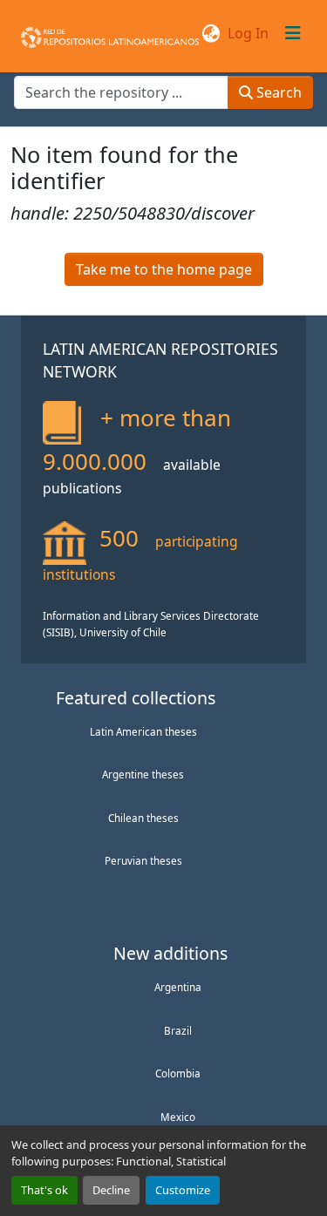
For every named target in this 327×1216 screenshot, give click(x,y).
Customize (182, 1190)
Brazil (178, 1030)
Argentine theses (143, 774)
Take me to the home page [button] (164, 269)
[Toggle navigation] (293, 33)
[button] (110, 33)
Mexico (177, 1117)
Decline (111, 1190)
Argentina (177, 987)
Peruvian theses (143, 860)
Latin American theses (143, 731)
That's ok (44, 1190)
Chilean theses (143, 818)
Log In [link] (248, 33)
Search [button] (277, 92)
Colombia (178, 1073)
